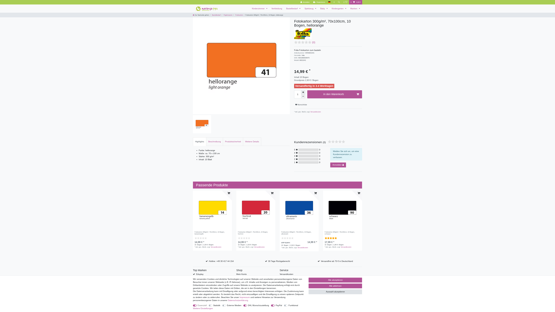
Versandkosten (315, 112)
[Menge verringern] (303, 96)
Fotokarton (239, 15)
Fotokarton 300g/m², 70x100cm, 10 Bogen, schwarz (340, 233)
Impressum (245, 297)
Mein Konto (241, 274)
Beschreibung (214, 141)
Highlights (199, 141)
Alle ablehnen (335, 286)
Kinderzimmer (258, 8)
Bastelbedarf (292, 8)
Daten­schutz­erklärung (238, 300)
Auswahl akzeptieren (335, 291)
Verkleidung (276, 8)
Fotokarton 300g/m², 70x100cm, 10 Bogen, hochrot (253, 233)
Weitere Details (252, 141)
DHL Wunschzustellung (258, 305)
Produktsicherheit (233, 141)
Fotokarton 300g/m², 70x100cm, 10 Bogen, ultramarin (296, 233)
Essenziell (202, 305)
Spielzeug (309, 8)
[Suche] (339, 2)
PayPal (279, 305)
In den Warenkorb (333, 94)
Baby (322, 8)
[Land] (329, 2)
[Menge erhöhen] (303, 92)
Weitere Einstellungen (203, 308)
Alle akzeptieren (335, 280)
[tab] (199, 141)
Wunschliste (302, 105)
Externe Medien (234, 305)
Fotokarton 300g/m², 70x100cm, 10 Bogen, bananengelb (210, 233)
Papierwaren (227, 15)
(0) (313, 42)
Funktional (293, 305)
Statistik (216, 305)
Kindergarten (338, 8)
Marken (354, 8)
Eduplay (200, 274)
